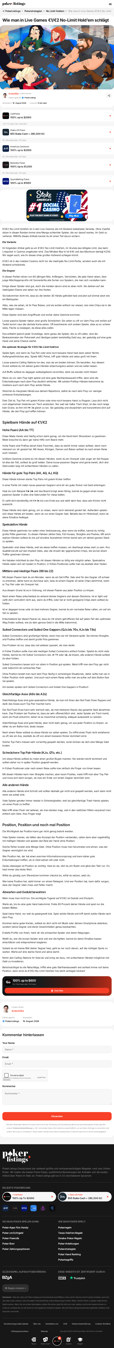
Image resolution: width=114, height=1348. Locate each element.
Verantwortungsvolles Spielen (16, 1324)
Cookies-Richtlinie (102, 1324)
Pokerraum (45, 1344)
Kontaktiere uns (52, 1324)
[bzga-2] (7, 1278)
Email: (5, 1057)
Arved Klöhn (14, 93)
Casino (68, 1344)
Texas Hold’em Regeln (70, 1232)
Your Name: (8, 1042)
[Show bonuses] (57, 1341)
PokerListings (13, 11)
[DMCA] (62, 1278)
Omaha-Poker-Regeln (70, 1238)
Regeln (80, 1344)
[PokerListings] (13, 4)
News (33, 1344)
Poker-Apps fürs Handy (15, 1227)
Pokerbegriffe (65, 1259)
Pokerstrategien (33, 11)
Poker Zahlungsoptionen (16, 1248)
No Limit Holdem (55, 11)
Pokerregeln (65, 1227)
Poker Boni (8, 1243)
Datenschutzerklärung (22, 1128)
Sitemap (44, 1331)
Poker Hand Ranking (69, 1254)
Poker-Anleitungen (68, 1243)
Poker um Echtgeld (12, 1232)
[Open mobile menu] (110, 4)
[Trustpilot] (77, 1278)
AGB (65, 1324)
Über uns (37, 1324)
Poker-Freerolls (10, 1238)
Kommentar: (9, 1086)
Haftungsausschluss (19, 1331)
